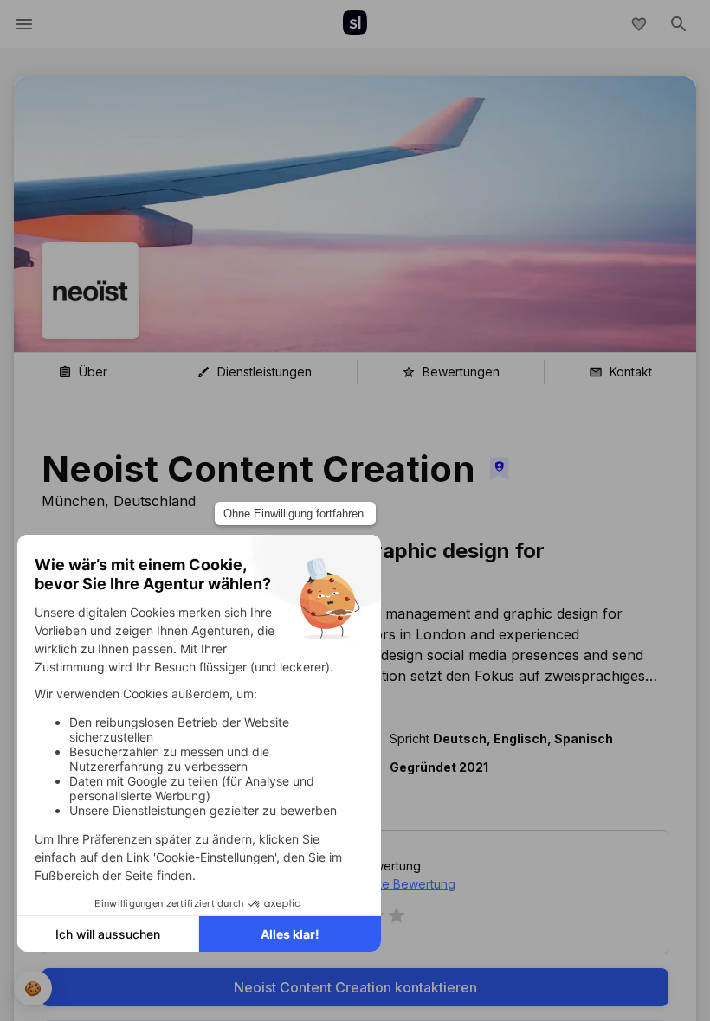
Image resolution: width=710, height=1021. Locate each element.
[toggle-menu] (24, 24)
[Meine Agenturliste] (639, 24)
